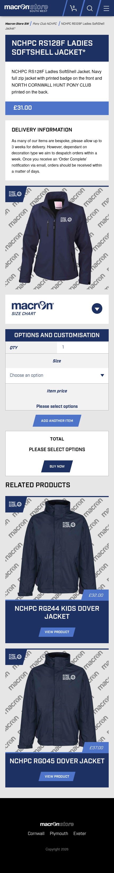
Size (57, 361)
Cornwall (36, 834)
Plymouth (59, 834)
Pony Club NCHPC (45, 24)
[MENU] (106, 8)
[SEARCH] (90, 8)
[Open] (97, 308)
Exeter (79, 834)
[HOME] (57, 824)
